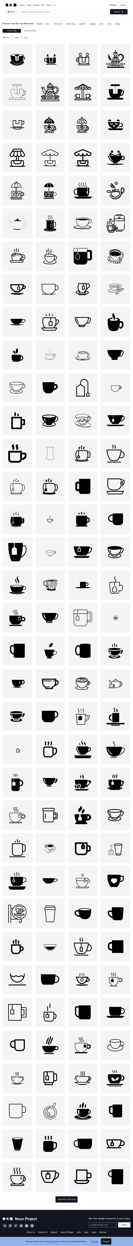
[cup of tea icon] (17, 1012)
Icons (29, 5)
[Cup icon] (83, 190)
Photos (36, 5)
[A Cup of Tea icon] (83, 1078)
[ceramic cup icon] (50, 585)
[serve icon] (50, 947)
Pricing (113, 5)
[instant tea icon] (17, 453)
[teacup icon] (83, 322)
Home (22, 5)
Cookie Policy (52, 1241)
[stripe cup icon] (115, 256)
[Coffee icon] (115, 322)
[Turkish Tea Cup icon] (50, 453)
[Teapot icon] (17, 223)
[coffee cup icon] (50, 256)
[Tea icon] (115, 223)
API (42, 5)
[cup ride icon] (17, 190)
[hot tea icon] (50, 223)
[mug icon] (50, 388)
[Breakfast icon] (115, 782)
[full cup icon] (83, 223)
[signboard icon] (17, 914)
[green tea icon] (50, 651)
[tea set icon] (115, 684)
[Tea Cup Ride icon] (17, 59)
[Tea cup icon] (83, 289)
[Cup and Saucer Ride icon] (115, 158)
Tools (48, 5)
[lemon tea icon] (115, 190)
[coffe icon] (17, 749)
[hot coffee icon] (17, 256)
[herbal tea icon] (115, 1078)
